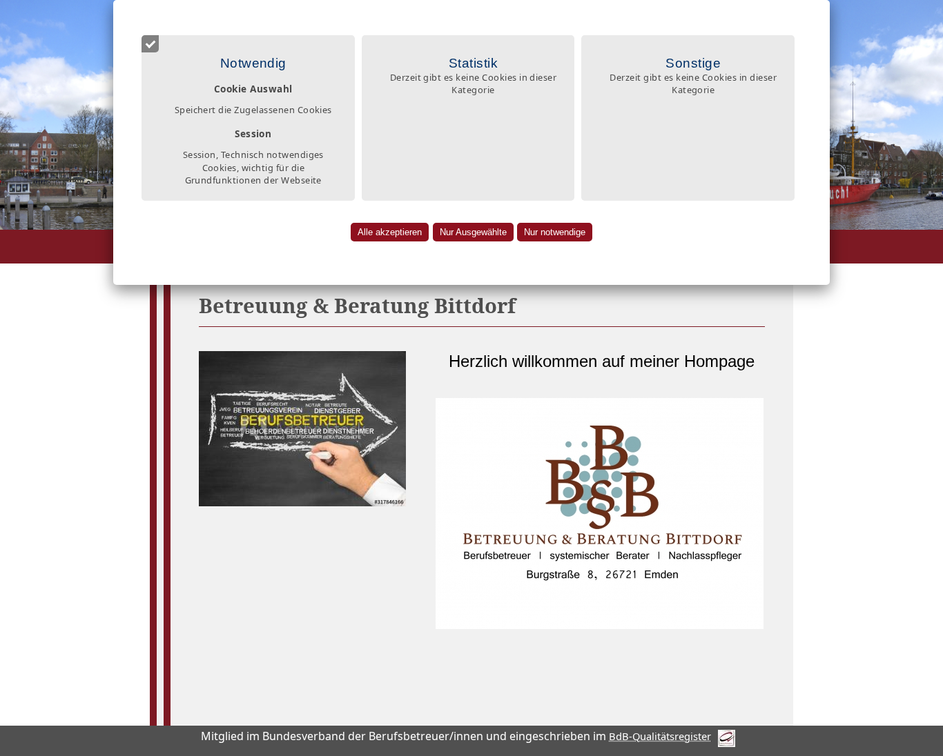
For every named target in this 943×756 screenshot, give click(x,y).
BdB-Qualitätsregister (660, 736)
